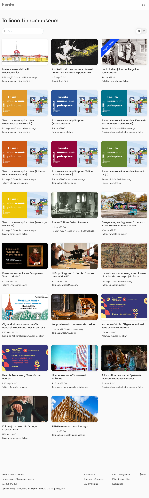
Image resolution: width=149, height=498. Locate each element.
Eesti (144, 474)
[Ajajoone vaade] (144, 31)
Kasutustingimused (121, 474)
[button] (143, 5)
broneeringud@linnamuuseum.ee (18, 479)
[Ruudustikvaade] (138, 31)
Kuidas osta (89, 474)
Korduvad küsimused (94, 479)
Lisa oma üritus (91, 483)
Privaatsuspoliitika (121, 479)
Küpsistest (117, 483)
